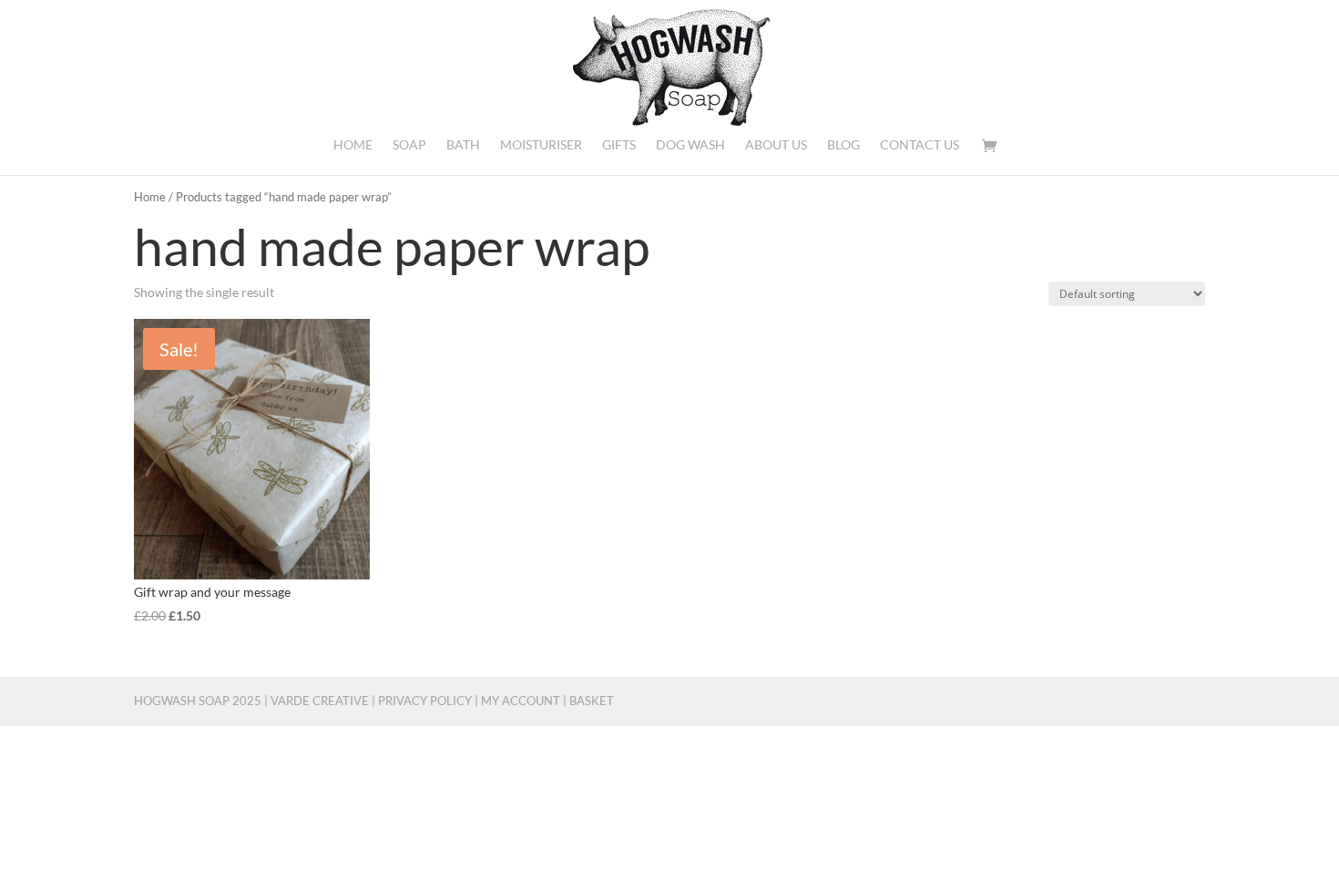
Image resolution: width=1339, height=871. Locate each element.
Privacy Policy (425, 700)
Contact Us (919, 145)
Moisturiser (541, 145)
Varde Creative (320, 700)
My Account (520, 700)
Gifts (619, 145)
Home (353, 145)
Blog (843, 145)
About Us (776, 145)
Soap (409, 145)
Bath (463, 145)
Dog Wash (690, 145)
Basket (591, 700)
